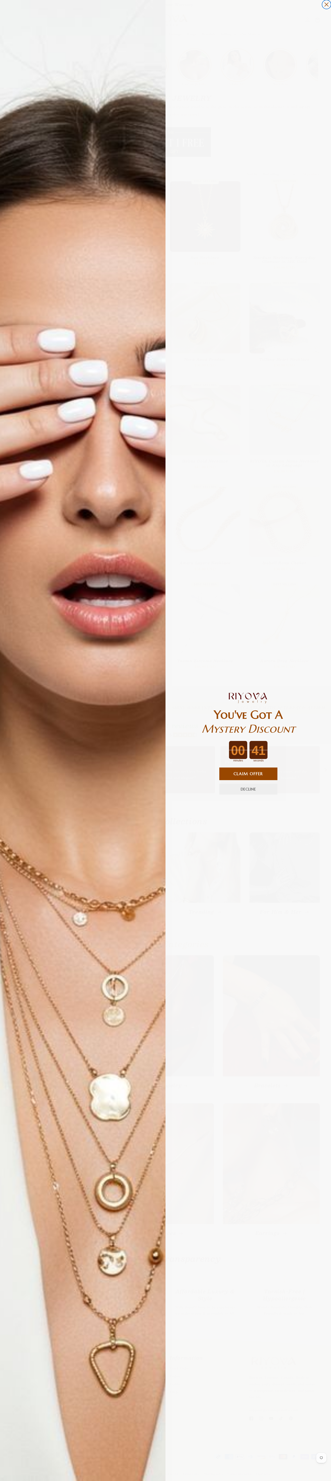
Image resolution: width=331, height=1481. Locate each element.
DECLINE (248, 789)
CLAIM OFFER (248, 773)
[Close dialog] (326, 4)
